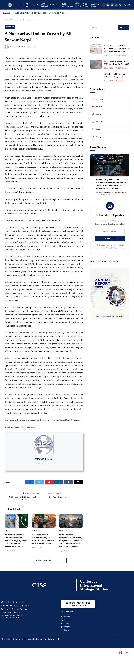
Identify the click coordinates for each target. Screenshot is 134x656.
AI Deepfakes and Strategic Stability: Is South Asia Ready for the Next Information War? (43, 539)
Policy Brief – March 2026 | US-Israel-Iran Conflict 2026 (116, 62)
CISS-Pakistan (18, 46)
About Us (28, 5)
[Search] (129, 5)
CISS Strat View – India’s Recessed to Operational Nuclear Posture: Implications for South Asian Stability (41, 13)
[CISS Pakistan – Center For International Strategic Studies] (10, 5)
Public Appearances (67, 5)
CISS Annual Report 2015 (59, 497)
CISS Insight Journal (78, 5)
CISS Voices (86, 5)
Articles (10, 27)
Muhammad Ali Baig (119, 192)
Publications (55, 5)
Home (21, 5)
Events (36, 5)
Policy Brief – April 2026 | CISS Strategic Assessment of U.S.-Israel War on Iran (116, 48)
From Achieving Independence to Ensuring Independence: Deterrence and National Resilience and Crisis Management (70, 541)
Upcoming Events (95, 5)
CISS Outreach (44, 5)
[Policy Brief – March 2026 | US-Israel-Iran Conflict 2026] (96, 64)
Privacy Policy (111, 248)
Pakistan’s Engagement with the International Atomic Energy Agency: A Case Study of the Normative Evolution (16, 541)
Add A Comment (43, 560)
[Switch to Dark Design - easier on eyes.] (125, 5)
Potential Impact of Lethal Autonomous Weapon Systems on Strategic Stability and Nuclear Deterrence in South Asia (111, 183)
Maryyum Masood (104, 192)
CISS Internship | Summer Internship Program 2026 (115, 75)
